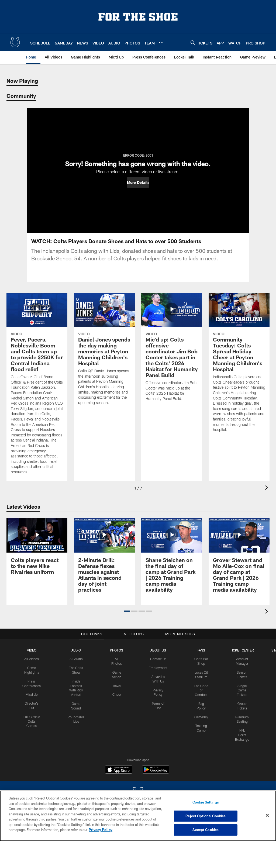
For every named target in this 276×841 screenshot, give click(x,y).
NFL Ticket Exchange (242, 734)
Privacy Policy (100, 830)
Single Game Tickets (242, 690)
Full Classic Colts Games (31, 721)
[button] (138, 182)
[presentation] (267, 488)
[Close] (267, 815)
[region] (138, 815)
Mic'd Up (32, 694)
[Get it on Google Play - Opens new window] (155, 772)
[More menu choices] (161, 42)
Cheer (116, 694)
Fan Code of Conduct (201, 690)
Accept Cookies (205, 830)
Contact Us (158, 659)
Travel (116, 686)
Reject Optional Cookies (205, 816)
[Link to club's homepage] (15, 42)
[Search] (193, 42)
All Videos (31, 659)
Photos (116, 650)
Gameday (201, 717)
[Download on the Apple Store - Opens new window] (118, 770)
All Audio (76, 659)
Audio (76, 650)
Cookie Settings (205, 802)
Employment (158, 668)
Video (31, 650)
